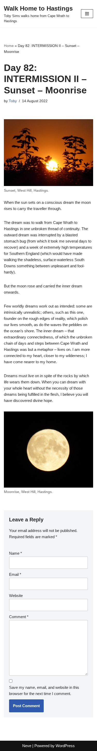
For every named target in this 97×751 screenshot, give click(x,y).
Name (15, 553)
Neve (26, 746)
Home (9, 46)
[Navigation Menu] (87, 13)
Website (16, 595)
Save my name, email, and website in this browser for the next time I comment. (44, 690)
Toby (13, 101)
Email (15, 574)
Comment (18, 617)
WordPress (65, 746)
